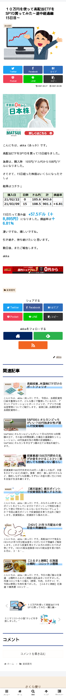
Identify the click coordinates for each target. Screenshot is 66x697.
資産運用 (10, 290)
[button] (59, 450)
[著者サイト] (17, 336)
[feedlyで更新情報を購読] (48, 336)
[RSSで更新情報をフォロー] (33, 345)
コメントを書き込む (33, 653)
